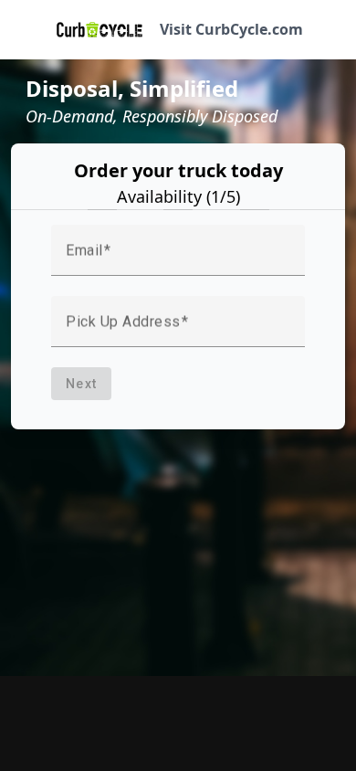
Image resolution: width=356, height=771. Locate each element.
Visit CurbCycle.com (231, 29)
